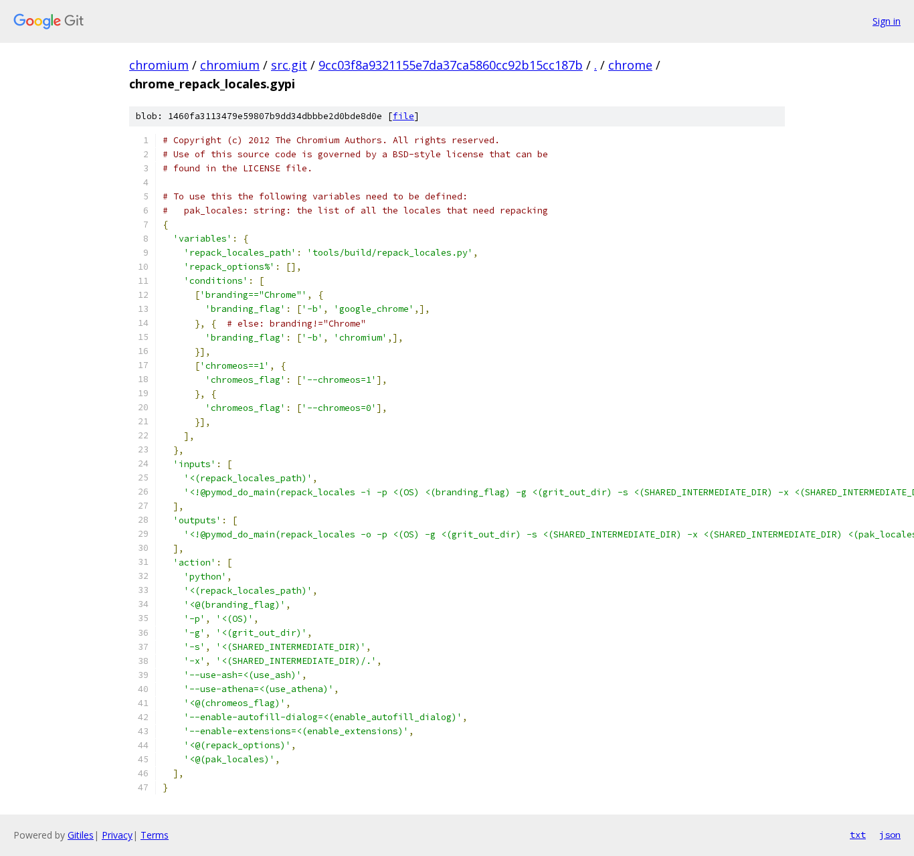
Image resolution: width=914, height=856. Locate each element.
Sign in (887, 21)
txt (858, 835)
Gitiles (81, 835)
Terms (155, 835)
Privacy (117, 835)
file (403, 116)
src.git (289, 65)
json (890, 835)
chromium (159, 65)
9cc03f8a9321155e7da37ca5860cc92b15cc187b (450, 65)
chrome (630, 65)
